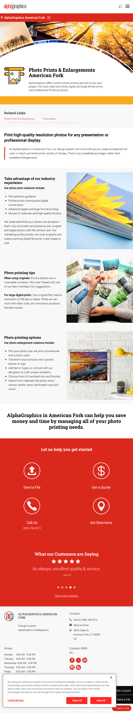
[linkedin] (85, 660)
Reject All (76, 700)
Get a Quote (123, 690)
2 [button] (62, 587)
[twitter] (78, 660)
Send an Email (81, 625)
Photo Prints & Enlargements (19, 118)
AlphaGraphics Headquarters (33, 630)
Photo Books (49, 118)
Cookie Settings (16, 700)
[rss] (78, 667)
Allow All (101, 700)
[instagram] (72, 667)
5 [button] (74, 587)
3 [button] (66, 587)
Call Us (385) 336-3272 (85, 619)
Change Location (27, 625)
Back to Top (123, 708)
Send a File (123, 699)
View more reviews (66, 596)
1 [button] (58, 587)
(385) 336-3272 (32, 528)
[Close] (111, 677)
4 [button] (70, 587)
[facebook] (72, 660)
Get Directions (101, 522)
